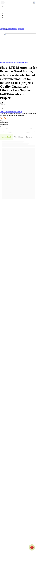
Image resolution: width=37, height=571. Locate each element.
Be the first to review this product (11, 112)
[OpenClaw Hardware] (32, 547)
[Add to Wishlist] (19, 130)
